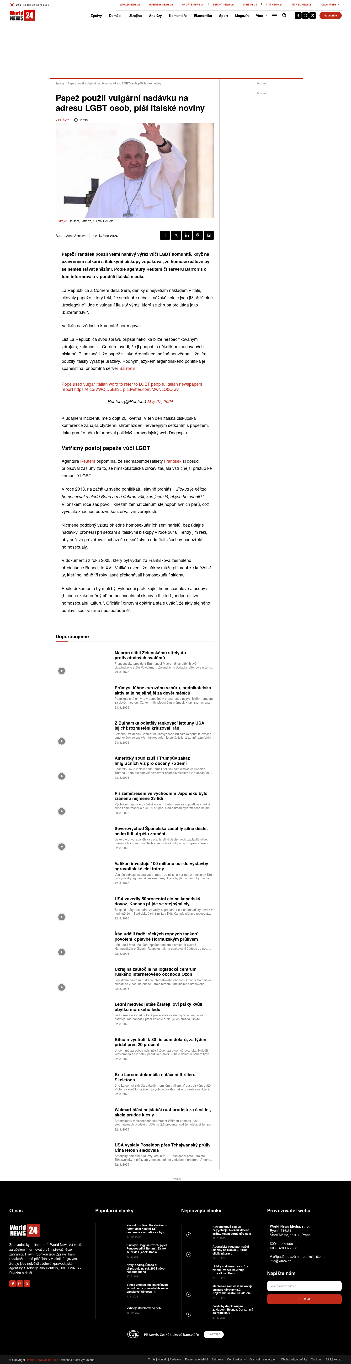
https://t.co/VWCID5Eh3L (98, 389)
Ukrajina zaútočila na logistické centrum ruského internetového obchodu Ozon (156, 971)
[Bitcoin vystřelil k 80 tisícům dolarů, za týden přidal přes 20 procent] (83, 1048)
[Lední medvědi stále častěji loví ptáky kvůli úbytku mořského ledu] (83, 1013)
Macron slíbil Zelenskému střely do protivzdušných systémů (150, 655)
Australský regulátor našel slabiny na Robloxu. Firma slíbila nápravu (231, 1249)
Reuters (88, 461)
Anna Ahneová (76, 236)
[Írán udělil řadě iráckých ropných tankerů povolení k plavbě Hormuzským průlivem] (83, 943)
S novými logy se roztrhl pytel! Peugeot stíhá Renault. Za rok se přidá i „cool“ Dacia (147, 1248)
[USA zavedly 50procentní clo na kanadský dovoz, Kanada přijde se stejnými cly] (83, 907)
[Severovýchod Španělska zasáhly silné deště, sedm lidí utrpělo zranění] (83, 837)
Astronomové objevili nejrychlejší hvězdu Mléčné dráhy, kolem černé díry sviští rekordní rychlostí (233, 1231)
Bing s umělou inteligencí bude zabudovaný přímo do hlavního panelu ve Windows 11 (147, 1288)
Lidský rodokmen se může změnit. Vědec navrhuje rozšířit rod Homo (230, 1269)
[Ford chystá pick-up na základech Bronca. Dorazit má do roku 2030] (196, 1311)
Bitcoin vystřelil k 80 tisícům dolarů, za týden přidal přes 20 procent (160, 1042)
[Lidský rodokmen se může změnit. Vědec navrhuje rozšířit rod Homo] (196, 1271)
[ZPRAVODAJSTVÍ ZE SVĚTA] (17, 15)
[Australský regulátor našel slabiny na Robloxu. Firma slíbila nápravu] (196, 1251)
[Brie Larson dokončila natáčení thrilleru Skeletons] (83, 1083)
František (173, 461)
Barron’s (127, 368)
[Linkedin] (187, 235)
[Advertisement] (261, 167)
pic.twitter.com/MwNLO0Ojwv (151, 389)
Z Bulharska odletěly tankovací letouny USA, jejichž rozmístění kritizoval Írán (160, 725)
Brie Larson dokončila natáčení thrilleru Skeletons (155, 1077)
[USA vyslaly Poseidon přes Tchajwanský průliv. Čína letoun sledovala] (83, 1154)
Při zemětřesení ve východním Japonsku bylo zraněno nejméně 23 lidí (161, 796)
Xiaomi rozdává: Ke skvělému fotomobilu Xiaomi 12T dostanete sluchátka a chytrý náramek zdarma (147, 1230)
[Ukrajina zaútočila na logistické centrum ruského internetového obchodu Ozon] (83, 978)
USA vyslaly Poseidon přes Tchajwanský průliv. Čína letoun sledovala (163, 1147)
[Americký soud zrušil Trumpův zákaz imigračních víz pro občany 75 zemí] (83, 767)
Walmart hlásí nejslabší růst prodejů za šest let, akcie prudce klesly (163, 1112)
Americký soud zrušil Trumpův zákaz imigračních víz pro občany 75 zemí (152, 760)
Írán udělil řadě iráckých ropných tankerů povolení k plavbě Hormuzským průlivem (157, 936)
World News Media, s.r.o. (43, 1360)
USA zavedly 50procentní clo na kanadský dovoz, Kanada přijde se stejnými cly (157, 901)
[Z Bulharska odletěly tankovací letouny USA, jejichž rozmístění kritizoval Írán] (83, 732)
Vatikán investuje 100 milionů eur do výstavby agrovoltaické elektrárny (161, 866)
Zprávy (60, 83)
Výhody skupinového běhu (144, 1308)
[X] (312, 15)
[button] (284, 15)
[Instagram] (305, 15)
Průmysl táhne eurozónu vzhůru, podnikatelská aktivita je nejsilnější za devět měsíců (163, 690)
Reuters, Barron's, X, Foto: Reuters (91, 221)
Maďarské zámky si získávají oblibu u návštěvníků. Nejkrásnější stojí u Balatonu (232, 1289)
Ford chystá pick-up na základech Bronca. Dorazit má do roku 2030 (233, 1309)
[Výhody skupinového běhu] (110, 1309)
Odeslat (304, 1299)
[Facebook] (298, 15)
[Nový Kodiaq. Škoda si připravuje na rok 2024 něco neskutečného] (110, 1270)
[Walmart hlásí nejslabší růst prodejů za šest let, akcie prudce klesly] (83, 1119)
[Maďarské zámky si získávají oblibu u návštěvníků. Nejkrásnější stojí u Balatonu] (196, 1291)
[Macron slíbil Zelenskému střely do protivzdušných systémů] (83, 661)
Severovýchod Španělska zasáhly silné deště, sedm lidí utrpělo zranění (161, 831)
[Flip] (209, 235)
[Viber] (198, 235)
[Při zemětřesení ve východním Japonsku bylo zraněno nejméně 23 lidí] (83, 802)
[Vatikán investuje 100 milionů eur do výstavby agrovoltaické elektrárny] (83, 872)
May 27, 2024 (160, 401)
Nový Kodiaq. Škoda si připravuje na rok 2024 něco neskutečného (146, 1268)
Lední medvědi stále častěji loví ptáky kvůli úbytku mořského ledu (158, 1006)
